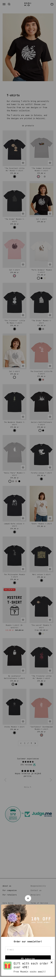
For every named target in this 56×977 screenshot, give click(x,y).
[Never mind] (51, 963)
